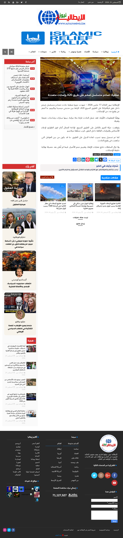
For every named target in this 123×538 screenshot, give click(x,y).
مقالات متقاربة (110, 178)
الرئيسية (100, 2)
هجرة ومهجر (76, 51)
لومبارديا (18, 459)
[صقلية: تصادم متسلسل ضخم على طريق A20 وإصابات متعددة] (80, 79)
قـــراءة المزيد (46, 177)
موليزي (18, 447)
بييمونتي (18, 450)
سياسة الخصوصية (104, 530)
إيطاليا (105, 51)
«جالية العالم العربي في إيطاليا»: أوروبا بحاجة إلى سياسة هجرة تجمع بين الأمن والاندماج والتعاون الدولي (15, 414)
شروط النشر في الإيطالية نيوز (86, 530)
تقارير (54, 51)
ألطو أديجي (36, 443)
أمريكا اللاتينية (56, 471)
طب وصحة (75, 462)
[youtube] (13, 2)
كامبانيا (37, 456)
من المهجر (75, 480)
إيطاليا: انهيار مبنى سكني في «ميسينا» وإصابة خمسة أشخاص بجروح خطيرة (81, 206)
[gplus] (17, 2)
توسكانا (18, 465)
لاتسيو (37, 462)
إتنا (118, 186)
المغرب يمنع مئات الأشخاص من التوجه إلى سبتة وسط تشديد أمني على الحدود (15, 382)
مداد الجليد (58, 535)
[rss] (9, 2)
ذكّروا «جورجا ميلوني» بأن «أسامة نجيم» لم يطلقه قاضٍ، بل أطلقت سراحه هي (19, 244)
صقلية (62, 186)
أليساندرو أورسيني (19, 279)
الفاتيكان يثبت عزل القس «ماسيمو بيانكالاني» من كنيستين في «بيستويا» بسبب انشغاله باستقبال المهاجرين (15, 366)
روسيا (59, 476)
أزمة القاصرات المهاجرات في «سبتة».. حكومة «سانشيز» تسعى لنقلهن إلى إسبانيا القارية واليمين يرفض (15, 349)
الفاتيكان (18, 475)
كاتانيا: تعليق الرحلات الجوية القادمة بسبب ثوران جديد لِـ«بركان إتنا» (108, 206)
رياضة (63, 51)
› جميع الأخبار (29, 127)
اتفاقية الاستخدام (68, 530)
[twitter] (21, 2)
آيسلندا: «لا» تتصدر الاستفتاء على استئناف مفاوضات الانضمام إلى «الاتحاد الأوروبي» (20, 78)
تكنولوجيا (75, 471)
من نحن (91, 2)
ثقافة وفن (75, 458)
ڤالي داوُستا (17, 472)
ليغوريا (18, 462)
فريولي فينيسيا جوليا (33, 472)
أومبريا (37, 447)
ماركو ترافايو (20, 321)
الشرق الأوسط (56, 480)
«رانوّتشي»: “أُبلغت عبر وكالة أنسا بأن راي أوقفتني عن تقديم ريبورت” (18, 120)
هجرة (77, 476)
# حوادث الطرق (106, 154)
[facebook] (26, 2)
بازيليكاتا (37, 450)
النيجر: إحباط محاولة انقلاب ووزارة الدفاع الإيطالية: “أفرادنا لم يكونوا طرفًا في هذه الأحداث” (18, 110)
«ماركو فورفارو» (19, 237)
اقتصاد (87, 51)
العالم (33, 51)
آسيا (59, 462)
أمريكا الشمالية (56, 467)
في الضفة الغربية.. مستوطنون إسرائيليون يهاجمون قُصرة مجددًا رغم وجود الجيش (18, 98)
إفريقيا (59, 458)
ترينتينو (18, 468)
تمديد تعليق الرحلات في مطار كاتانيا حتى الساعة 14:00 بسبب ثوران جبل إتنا (54, 206)
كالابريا (37, 453)
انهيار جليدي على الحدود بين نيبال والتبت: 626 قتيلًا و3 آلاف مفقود (18, 88)
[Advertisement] (20, 146)
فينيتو (38, 468)
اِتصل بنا (81, 2)
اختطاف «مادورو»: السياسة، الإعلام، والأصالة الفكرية (19, 285)
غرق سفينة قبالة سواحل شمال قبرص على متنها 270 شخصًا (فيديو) (18, 68)
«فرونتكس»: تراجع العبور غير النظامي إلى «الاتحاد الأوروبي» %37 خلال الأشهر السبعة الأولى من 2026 (15, 398)
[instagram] (5, 2)
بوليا (19, 453)
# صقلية (96, 154)
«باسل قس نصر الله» (19, 200)
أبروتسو (18, 443)
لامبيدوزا (37, 475)
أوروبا (89, 186)
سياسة (95, 51)
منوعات (43, 51)
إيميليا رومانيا (35, 459)
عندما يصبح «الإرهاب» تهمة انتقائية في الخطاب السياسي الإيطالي (20, 328)
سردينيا (18, 456)
